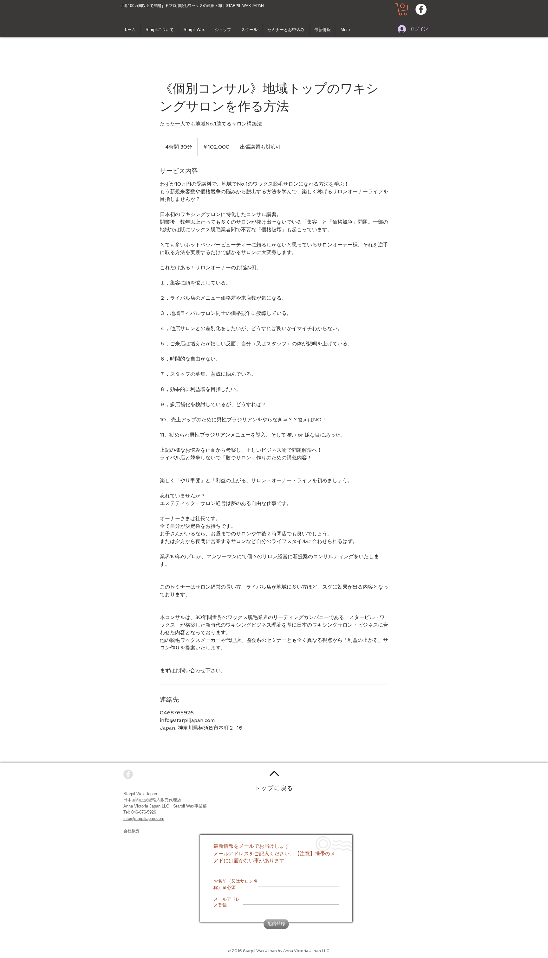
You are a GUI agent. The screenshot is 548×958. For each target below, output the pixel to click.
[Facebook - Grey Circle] (128, 774)
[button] (402, 9)
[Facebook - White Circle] (421, 9)
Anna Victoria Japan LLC (146, 806)
